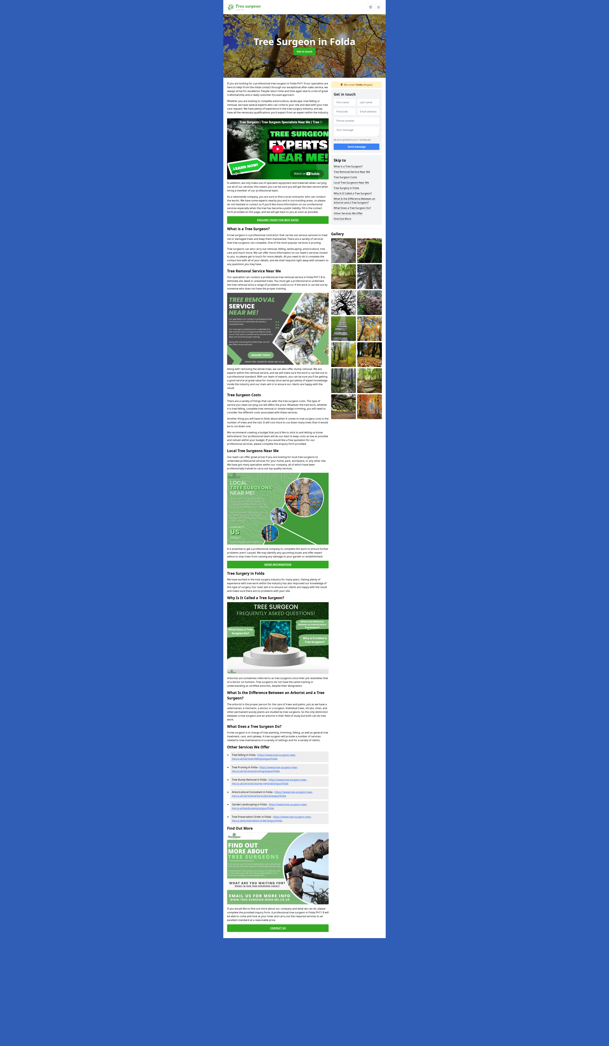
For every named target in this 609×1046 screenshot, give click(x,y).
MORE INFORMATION (277, 564)
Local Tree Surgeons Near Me (351, 182)
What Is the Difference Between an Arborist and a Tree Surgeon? (354, 200)
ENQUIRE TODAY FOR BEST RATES (278, 220)
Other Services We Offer (348, 213)
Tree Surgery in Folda (346, 188)
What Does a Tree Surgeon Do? (352, 208)
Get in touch (304, 51)
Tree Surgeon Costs (345, 177)
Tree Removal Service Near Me (352, 172)
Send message (357, 146)
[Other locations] (370, 7)
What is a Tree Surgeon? (348, 166)
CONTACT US (278, 928)
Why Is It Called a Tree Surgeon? (353, 193)
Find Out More (342, 218)
